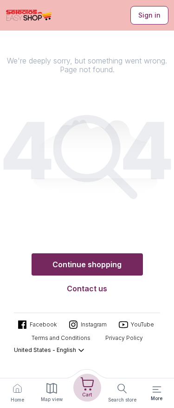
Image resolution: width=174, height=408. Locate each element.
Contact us (87, 288)
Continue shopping (87, 264)
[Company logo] (29, 15)
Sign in (149, 15)
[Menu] (156, 389)
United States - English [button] (45, 349)
